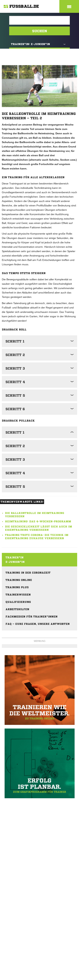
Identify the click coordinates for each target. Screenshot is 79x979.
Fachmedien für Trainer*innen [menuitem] (32, 616)
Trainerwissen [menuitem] (18, 594)
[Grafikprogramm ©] (39, 763)
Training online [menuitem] (19, 580)
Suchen (39, 31)
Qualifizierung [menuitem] (18, 602)
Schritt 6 (15, 409)
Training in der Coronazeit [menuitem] (28, 572)
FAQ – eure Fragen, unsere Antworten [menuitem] (38, 624)
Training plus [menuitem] (17, 587)
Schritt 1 (15, 341)
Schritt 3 (15, 368)
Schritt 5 (15, 395)
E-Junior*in (15, 562)
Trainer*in (15, 557)
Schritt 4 (15, 381)
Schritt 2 (15, 354)
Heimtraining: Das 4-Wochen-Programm (38, 521)
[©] (39, 690)
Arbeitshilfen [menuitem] (17, 609)
